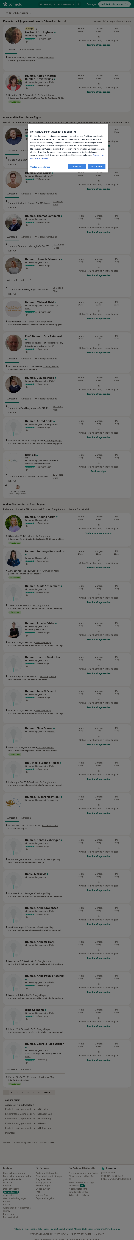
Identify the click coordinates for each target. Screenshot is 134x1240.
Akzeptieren (96, 166)
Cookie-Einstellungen (40, 167)
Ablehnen (77, 166)
